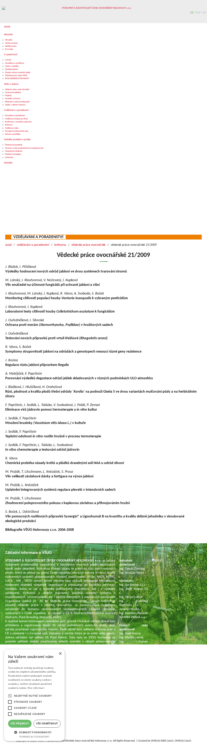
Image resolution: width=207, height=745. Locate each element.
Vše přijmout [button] (20, 723)
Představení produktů (13, 145)
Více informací (35, 688)
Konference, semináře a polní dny (18, 122)
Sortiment (9, 157)
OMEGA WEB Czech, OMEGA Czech (171, 740)
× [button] (60, 653)
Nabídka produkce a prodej (17, 139)
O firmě (8, 60)
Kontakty (8, 163)
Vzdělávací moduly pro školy (16, 119)
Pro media (9, 49)
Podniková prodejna (13, 154)
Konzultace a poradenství (15, 115)
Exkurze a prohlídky (13, 134)
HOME (7, 27)
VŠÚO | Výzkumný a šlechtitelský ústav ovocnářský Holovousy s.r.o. (74, 740)
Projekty (8, 95)
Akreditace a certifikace (14, 63)
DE (204, 12)
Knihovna (9, 125)
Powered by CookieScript (34, 736)
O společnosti (10, 54)
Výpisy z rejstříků (12, 66)
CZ (192, 12)
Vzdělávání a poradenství (16, 110)
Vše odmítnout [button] (47, 723)
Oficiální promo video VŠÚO (16, 75)
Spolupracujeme (11, 69)
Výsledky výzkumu (12, 98)
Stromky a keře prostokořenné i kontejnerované (24, 148)
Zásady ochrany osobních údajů (17, 72)
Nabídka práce (11, 46)
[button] (34, 732)
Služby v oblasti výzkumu (15, 105)
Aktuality (8, 40)
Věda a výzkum (11, 84)
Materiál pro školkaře (13, 151)
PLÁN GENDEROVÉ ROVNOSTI (17, 78)
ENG (198, 12)
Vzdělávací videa (12, 128)
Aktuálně (8, 34)
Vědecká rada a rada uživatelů (17, 89)
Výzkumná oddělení (13, 92)
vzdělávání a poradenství (38, 237)
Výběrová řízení (11, 43)
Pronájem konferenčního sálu (16, 131)
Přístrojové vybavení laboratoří (17, 102)
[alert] (34, 695)
